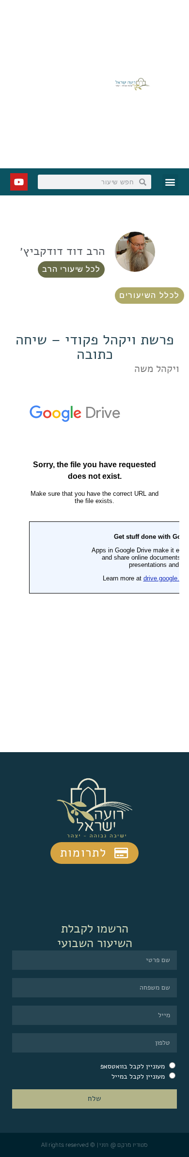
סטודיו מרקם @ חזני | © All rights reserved (94, 1145)
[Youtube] (19, 182)
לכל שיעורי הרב (71, 269)
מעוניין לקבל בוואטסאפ (132, 1066)
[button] (170, 182)
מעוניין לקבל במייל (138, 1076)
